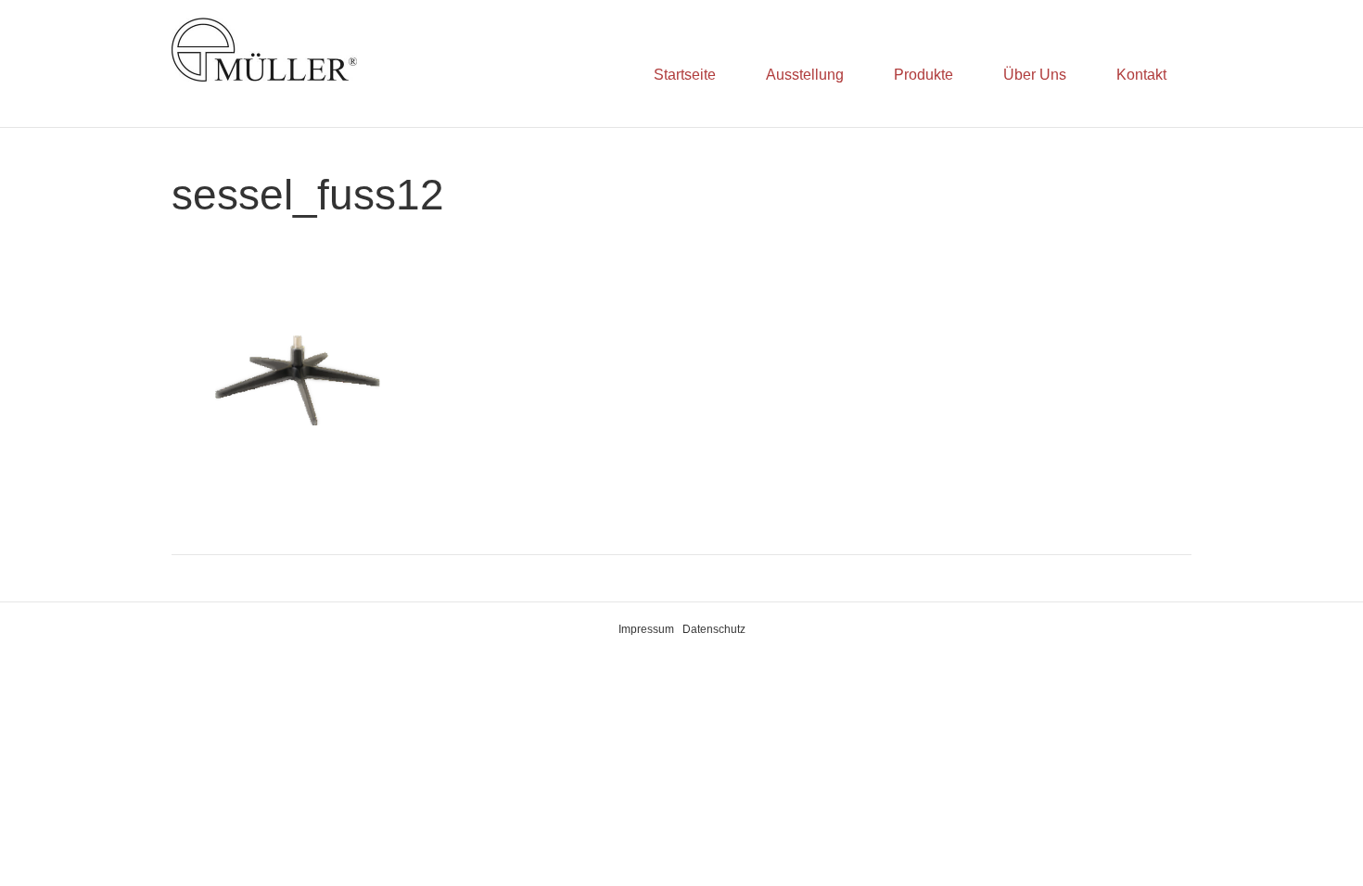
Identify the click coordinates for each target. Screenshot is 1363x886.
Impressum (646, 629)
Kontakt (1141, 74)
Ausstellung (805, 74)
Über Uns (1034, 74)
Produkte (923, 74)
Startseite (685, 74)
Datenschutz (713, 629)
